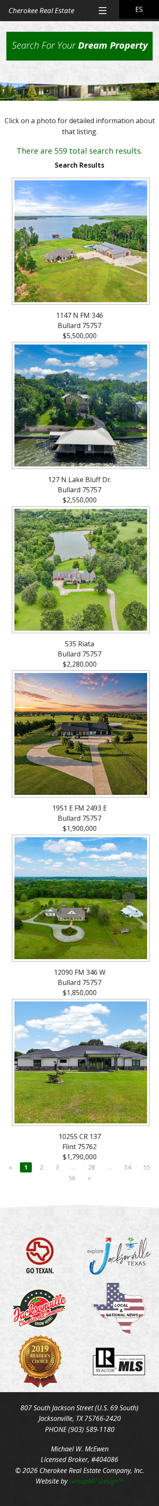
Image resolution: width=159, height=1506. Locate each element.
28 (91, 1167)
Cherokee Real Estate (41, 10)
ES (139, 9)
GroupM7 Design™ (96, 1481)
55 (146, 1167)
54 (127, 1167)
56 (72, 1178)
